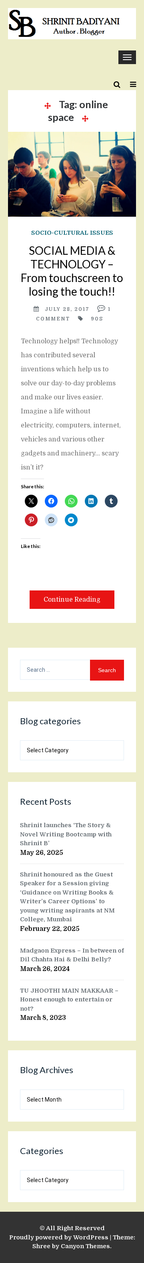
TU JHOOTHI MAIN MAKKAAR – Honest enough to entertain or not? (69, 999)
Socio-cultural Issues (72, 232)
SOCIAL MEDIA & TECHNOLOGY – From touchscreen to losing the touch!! (72, 271)
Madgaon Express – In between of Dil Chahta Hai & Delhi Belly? (72, 955)
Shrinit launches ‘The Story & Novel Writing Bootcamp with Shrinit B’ (66, 834)
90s (97, 319)
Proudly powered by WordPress (58, 1237)
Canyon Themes (85, 1246)
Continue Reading (72, 599)
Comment (53, 319)
